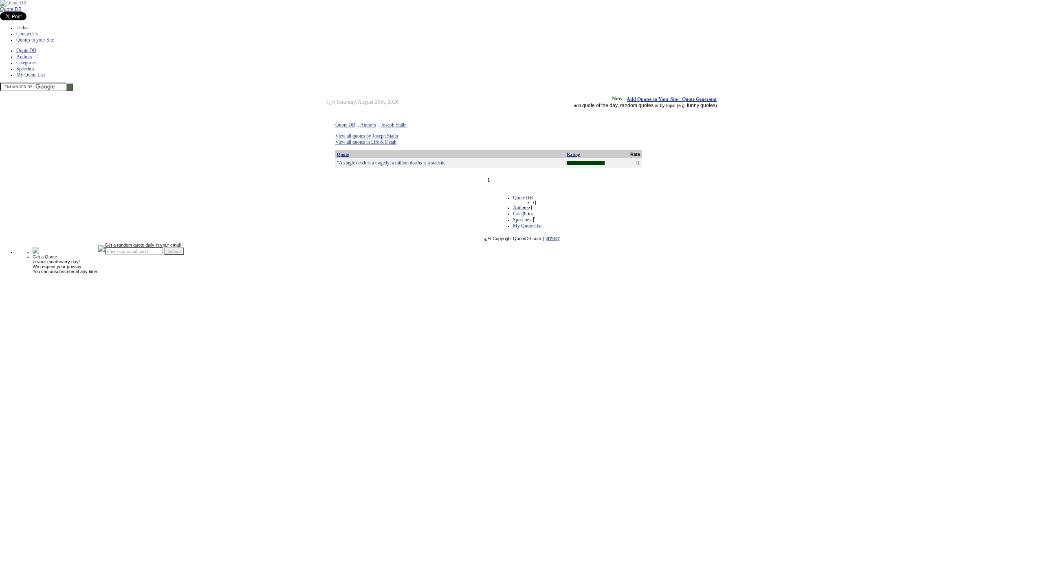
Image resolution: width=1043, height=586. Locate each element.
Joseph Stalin (394, 125)
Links (21, 28)
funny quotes (701, 105)
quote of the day (600, 105)
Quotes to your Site (35, 40)
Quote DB (11, 9)
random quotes (637, 105)
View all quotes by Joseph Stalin (366, 136)
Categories (26, 63)
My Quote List (30, 75)
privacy (553, 238)
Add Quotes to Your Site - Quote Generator (672, 99)
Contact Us (27, 34)
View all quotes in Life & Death (365, 142)
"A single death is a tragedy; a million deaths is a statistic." (393, 163)
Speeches (25, 69)
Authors (24, 56)
